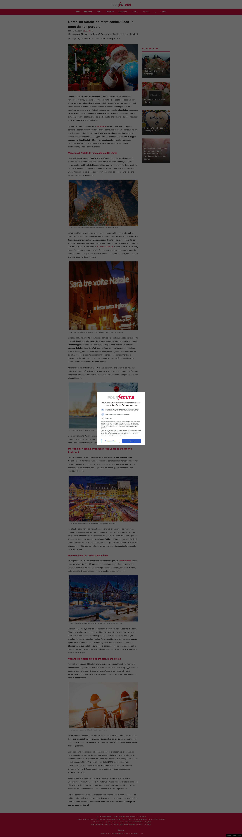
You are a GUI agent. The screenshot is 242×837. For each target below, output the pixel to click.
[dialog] (121, 418)
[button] (121, 418)
